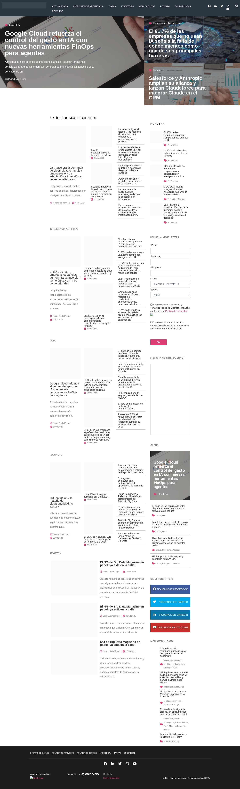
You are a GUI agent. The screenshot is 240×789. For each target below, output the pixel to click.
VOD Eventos (147, 6)
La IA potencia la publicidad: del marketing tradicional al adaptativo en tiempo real (129, 194)
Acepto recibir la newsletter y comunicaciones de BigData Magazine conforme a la (170, 307)
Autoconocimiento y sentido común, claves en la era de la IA (130, 181)
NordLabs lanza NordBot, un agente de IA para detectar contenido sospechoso (130, 243)
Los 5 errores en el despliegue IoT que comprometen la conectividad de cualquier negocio (97, 320)
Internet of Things (171, 704)
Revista (165, 6)
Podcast (57, 11)
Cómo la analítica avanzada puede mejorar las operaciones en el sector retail (173, 652)
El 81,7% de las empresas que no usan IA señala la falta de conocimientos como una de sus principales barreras (175, 43)
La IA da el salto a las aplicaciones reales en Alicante (175, 153)
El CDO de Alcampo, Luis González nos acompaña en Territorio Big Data (97, 539)
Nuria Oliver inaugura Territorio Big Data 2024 (96, 495)
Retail (164, 70)
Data (111, 6)
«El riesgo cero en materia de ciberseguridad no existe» (61, 502)
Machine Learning (177, 726)
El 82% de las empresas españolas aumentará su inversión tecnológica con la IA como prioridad (65, 277)
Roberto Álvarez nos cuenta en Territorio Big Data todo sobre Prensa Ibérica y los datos (130, 511)
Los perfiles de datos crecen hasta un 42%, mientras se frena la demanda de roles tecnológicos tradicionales (130, 153)
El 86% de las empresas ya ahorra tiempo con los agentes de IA (131, 255)
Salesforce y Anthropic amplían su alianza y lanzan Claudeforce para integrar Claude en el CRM (177, 87)
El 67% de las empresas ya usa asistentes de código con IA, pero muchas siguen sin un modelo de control (131, 268)
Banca (156, 70)
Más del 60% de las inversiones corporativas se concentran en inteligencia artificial (174, 171)
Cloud (12, 25)
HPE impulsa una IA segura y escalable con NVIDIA (130, 395)
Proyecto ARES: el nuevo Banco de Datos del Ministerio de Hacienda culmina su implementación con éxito (130, 420)
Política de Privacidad (176, 311)
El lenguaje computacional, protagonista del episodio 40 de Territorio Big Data (130, 483)
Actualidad (59, 6)
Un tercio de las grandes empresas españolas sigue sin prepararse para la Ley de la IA (98, 272)
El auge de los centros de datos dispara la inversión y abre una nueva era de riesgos (130, 354)
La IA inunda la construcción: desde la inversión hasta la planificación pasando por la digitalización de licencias (176, 211)
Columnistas (183, 6)
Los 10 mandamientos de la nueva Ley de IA (101, 152)
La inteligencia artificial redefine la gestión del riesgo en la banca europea (130, 169)
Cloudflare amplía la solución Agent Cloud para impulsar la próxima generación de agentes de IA (130, 382)
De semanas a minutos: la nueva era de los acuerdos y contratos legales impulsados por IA (129, 210)
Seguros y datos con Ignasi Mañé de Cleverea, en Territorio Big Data (129, 537)
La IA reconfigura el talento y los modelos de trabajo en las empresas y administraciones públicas (129, 135)
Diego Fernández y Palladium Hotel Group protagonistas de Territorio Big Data (130, 497)
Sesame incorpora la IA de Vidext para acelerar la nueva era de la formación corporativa (101, 191)
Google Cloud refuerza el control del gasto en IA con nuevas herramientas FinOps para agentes (49, 43)
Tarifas (117, 753)
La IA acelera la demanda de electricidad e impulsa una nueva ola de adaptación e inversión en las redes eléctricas (66, 173)
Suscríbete (129, 753)
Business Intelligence (164, 23)
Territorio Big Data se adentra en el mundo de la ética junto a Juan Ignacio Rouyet (130, 524)
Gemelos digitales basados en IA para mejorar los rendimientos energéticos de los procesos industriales (129, 297)
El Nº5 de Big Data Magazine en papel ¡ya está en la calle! (122, 608)
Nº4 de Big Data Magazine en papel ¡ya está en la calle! (120, 643)
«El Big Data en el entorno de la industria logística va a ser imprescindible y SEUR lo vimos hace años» (174, 677)
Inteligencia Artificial (87, 6)
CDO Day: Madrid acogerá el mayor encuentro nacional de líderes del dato (175, 190)
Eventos (126, 6)
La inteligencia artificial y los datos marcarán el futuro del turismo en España (131, 368)
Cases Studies (181, 722)
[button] (236, 6)
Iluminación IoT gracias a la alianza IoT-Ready (173, 735)
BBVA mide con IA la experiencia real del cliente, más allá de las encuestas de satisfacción (130, 315)
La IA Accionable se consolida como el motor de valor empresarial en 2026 (129, 282)
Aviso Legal (105, 753)
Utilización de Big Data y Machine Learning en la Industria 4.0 (173, 694)
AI (168, 145)
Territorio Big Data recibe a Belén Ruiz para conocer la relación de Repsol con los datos (131, 469)
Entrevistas (179, 687)
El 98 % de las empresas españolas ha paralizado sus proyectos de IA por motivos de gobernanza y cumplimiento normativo (97, 434)
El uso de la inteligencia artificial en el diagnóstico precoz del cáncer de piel (173, 712)
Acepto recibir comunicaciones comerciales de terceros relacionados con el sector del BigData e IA (169, 325)
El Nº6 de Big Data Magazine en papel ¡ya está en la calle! (122, 564)
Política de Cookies (87, 753)
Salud (166, 730)
